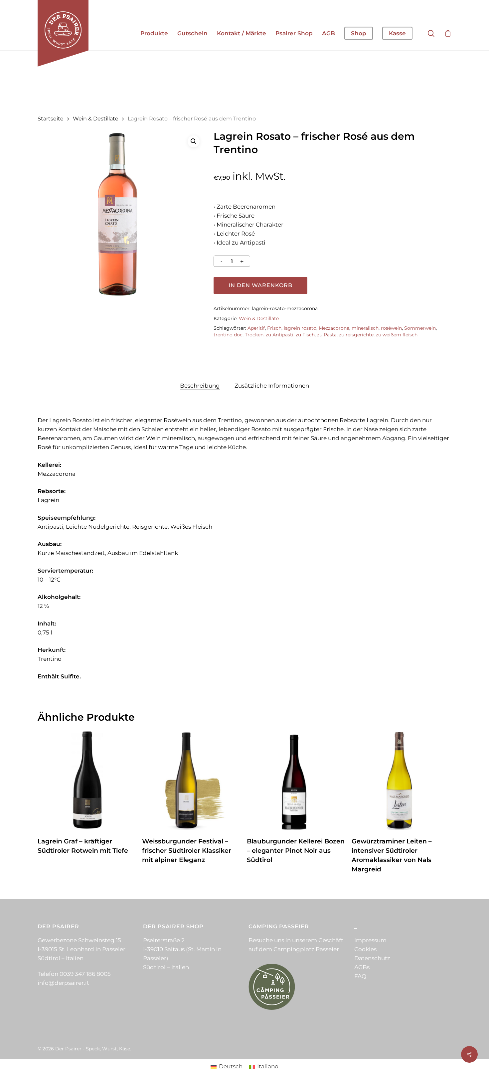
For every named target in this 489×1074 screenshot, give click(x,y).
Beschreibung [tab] (200, 385)
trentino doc (228, 335)
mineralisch (365, 328)
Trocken (254, 335)
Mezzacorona (334, 328)
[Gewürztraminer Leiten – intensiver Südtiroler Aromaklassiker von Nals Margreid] (401, 780)
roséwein (391, 328)
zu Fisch (305, 335)
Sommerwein (420, 328)
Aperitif (256, 328)
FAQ (360, 976)
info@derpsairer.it (63, 983)
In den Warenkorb (260, 285)
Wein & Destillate (95, 118)
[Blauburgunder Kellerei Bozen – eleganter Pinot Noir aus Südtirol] (296, 780)
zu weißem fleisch (396, 335)
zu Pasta (327, 335)
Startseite (51, 118)
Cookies (365, 949)
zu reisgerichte (356, 335)
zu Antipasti (279, 335)
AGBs (362, 967)
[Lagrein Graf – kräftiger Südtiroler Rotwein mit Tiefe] (87, 780)
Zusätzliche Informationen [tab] (272, 385)
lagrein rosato (300, 328)
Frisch (274, 328)
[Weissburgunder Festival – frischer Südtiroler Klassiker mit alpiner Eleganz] (192, 780)
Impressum (370, 940)
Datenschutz (372, 958)
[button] (194, 141)
